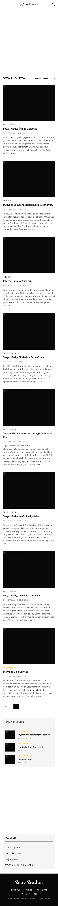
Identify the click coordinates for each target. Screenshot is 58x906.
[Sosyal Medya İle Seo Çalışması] (29, 103)
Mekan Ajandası (13, 847)
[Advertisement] (29, 39)
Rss (35, 894)
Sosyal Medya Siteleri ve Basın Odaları (24, 357)
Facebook (15, 890)
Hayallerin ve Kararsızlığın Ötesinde (33, 734)
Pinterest (25, 894)
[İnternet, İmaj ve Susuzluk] (29, 255)
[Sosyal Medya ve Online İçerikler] (29, 490)
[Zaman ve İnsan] (10, 759)
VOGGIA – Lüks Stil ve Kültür (19, 865)
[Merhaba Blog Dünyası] (29, 646)
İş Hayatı (7, 277)
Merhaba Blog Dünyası (15, 671)
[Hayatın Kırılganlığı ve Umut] (10, 747)
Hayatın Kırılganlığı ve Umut (30, 747)
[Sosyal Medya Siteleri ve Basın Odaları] (29, 331)
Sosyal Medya (9, 124)
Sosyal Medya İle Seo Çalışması (20, 128)
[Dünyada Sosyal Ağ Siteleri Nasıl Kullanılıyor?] (29, 179)
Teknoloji (7, 200)
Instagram (42, 890)
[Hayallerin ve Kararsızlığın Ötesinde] (10, 734)
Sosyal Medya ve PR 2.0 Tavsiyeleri (22, 595)
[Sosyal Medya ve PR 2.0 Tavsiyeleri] (29, 569)
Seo (53, 78)
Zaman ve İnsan (24, 759)
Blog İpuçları (41, 78)
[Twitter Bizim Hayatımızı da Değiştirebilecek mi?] (29, 407)
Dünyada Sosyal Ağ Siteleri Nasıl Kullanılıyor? (28, 204)
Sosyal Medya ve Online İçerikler (21, 516)
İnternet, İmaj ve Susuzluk (17, 281)
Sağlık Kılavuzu (12, 859)
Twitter (28, 890)
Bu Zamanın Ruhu (11, 667)
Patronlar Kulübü (13, 853)
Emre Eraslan (9, 133)
